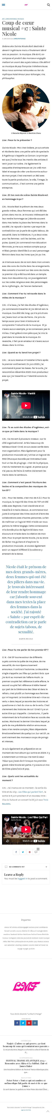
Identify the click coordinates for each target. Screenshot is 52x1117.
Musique (20, 19)
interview (20, 938)
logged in (22, 878)
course (18, 931)
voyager (25, 949)
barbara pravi (34, 927)
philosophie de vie (21, 941)
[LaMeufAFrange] (26, 5)
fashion (20, 934)
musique (46, 938)
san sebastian (9, 945)
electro (45, 931)
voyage (19, 949)
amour (6, 927)
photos (31, 941)
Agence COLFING (26, 1110)
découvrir (33, 931)
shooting (18, 945)
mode (41, 938)
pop (35, 941)
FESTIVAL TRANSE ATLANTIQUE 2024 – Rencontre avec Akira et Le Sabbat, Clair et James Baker (26, 1063)
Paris (13, 941)
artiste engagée (22, 927)
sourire (31, 945)
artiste (14, 927)
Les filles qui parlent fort (30, 792)
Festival (34, 934)
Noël (9, 941)
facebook (14, 934)
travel (43, 945)
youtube (32, 949)
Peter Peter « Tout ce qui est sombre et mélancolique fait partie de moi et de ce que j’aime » (26, 1083)
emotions (7, 934)
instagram (12, 938)
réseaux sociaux (43, 941)
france (39, 934)
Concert (7, 931)
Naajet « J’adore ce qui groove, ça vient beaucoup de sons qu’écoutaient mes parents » (26, 1045)
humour (5, 938)
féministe (45, 934)
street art (37, 945)
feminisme (27, 934)
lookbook (35, 938)
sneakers (25, 945)
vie (47, 945)
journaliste (27, 938)
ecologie (40, 931)
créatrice (24, 931)
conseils (13, 931)
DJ (29, 931)
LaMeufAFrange (11, 19)
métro (5, 941)
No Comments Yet (17, 867)
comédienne (43, 927)
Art (3, 19)
